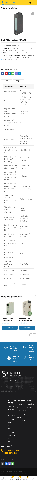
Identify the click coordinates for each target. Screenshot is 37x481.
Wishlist (18, 478)
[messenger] (6, 463)
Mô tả (6, 81)
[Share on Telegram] (19, 73)
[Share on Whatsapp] (12, 73)
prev (30, 296)
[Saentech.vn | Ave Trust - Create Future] (8, 2)
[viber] (9, 463)
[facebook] (1, 380)
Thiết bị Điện (13, 69)
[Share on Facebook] (2, 73)
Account (3, 479)
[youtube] (20, 380)
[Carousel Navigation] (32, 296)
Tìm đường (4, 395)
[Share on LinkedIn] (9, 73)
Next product (34, 334)
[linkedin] (11, 380)
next (34, 296)
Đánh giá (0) (18, 81)
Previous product (30, 334)
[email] (2, 463)
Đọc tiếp (10, 327)
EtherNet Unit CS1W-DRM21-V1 (25, 319)
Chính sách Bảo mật (23, 473)
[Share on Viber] (16, 73)
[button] (32, 13)
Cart (11, 478)
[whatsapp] (12, 463)
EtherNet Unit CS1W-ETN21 (7, 319)
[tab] (6, 80)
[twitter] (15, 380)
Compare (26, 478)
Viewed (33, 479)
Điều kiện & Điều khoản (9, 473)
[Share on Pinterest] (6, 73)
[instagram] (6, 380)
